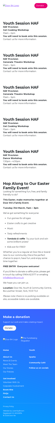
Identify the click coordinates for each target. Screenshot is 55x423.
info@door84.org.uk (13, 277)
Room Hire (8, 390)
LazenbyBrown (18, 411)
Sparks (32, 357)
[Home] (10, 339)
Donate (40, 5)
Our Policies (8, 372)
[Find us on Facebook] (33, 371)
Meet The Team (10, 364)
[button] (51, 5)
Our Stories (8, 368)
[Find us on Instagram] (30, 371)
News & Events (10, 360)
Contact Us (8, 397)
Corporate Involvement (13, 386)
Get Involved (9, 378)
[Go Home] (11, 5)
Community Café (37, 363)
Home (6, 350)
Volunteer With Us (11, 382)
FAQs (5, 393)
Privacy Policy (8, 406)
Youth (32, 350)
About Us (7, 357)
